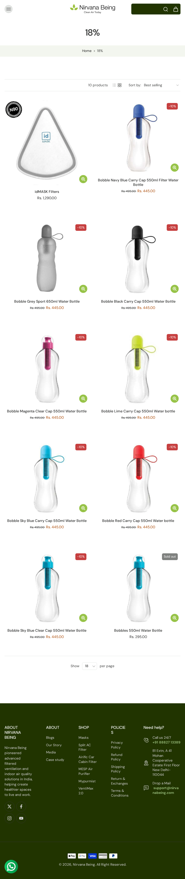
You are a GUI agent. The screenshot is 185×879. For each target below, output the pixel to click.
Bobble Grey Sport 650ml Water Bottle (47, 301)
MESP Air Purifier (86, 771)
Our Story (54, 745)
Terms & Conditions (120, 793)
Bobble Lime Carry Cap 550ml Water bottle (138, 411)
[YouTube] (21, 818)
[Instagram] (9, 818)
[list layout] (114, 85)
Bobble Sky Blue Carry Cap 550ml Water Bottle (47, 520)
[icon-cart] (175, 9)
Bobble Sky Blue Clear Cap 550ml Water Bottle (46, 630)
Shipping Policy (118, 769)
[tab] (8, 182)
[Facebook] (21, 807)
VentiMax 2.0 (86, 791)
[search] (166, 9)
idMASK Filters (47, 191)
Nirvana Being (84, 864)
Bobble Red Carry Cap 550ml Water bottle (138, 520)
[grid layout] (119, 85)
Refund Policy (116, 757)
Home (87, 51)
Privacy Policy (117, 745)
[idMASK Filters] (47, 142)
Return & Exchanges (119, 781)
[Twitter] (9, 807)
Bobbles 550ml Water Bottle (138, 630)
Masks (84, 738)
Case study (55, 759)
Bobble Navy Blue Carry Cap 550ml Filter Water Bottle (138, 182)
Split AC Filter (85, 747)
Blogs (50, 738)
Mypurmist (87, 781)
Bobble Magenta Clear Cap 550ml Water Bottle (47, 411)
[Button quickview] (83, 179)
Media (51, 752)
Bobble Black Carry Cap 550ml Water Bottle (138, 301)
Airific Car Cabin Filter (88, 759)
